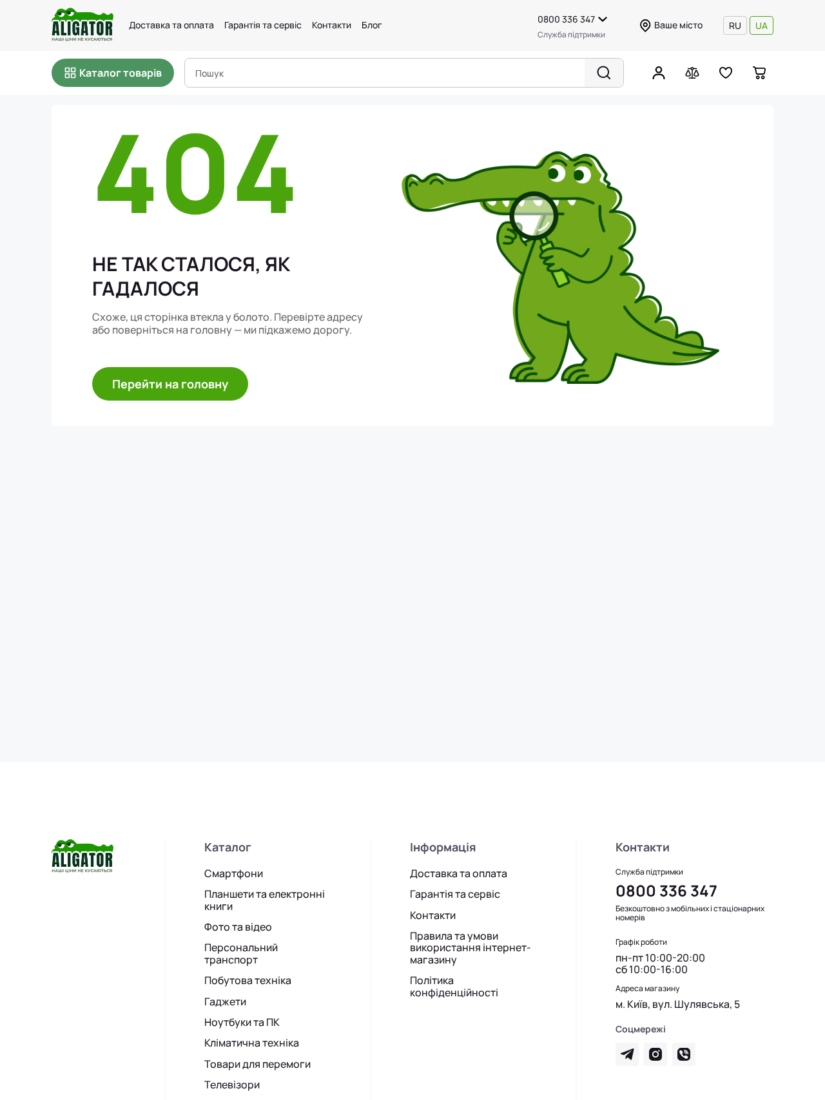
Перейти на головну (170, 384)
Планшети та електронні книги (264, 900)
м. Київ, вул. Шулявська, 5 (678, 1004)
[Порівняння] (692, 73)
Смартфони (233, 873)
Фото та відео (238, 927)
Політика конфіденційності (454, 986)
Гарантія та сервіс (263, 25)
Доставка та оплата (171, 25)
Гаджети (225, 1001)
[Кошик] (759, 73)
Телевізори (232, 1084)
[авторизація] (659, 73)
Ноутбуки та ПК (242, 1022)
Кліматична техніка (251, 1042)
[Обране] (726, 73)
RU (735, 25)
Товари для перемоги (257, 1064)
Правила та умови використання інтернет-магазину (470, 947)
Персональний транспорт (241, 953)
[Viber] (684, 1054)
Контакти (331, 25)
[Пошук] (604, 73)
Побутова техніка (247, 980)
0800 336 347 (566, 19)
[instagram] (655, 1054)
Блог (372, 25)
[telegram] (627, 1054)
